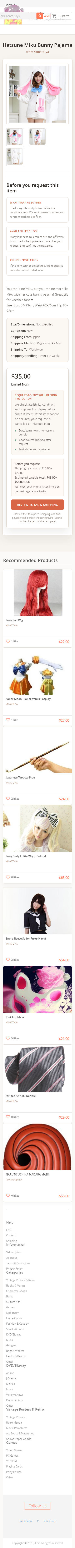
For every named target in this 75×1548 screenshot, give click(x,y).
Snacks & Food (15, 1329)
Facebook (26, 1521)
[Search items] (39, 16)
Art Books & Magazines (20, 1433)
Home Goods (14, 1318)
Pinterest (50, 1521)
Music (9, 1340)
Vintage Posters (15, 1417)
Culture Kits (13, 1302)
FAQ (8, 1230)
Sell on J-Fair (13, 1252)
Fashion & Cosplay (17, 1323)
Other (9, 1362)
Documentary (14, 1400)
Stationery (12, 1313)
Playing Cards (14, 1466)
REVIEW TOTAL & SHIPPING (37, 505)
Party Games (13, 1472)
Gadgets (11, 1345)
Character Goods (16, 1291)
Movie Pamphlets (16, 1428)
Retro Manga (14, 1422)
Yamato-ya (41, 52)
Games (10, 1307)
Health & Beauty (16, 1356)
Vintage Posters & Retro (20, 1280)
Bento (10, 1296)
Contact (11, 1235)
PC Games (12, 1455)
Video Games (14, 1450)
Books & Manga (15, 1285)
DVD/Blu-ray (13, 1334)
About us (11, 1258)
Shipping (11, 1241)
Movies (10, 1384)
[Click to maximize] (15, 136)
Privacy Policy (14, 1268)
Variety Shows (14, 1395)
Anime (10, 1373)
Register (10, 4)
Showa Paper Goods (18, 1439)
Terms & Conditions (18, 1263)
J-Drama (11, 1378)
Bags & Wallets (15, 1351)
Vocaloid (11, 1461)
